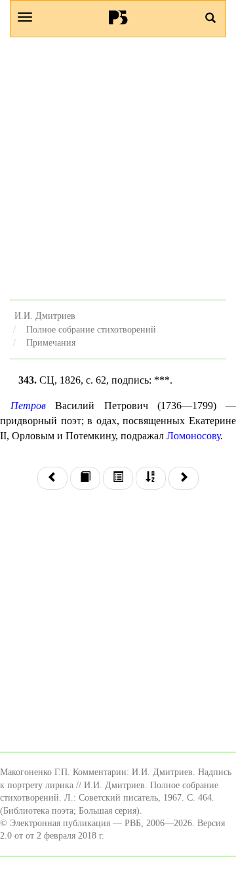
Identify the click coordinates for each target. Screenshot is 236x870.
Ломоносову (193, 435)
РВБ (118, 17)
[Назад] (52, 478)
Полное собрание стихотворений (91, 329)
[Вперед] (183, 478)
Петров (28, 405)
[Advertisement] (118, 168)
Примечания (50, 342)
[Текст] (85, 478)
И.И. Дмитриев (44, 315)
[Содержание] (118, 478)
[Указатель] (151, 478)
